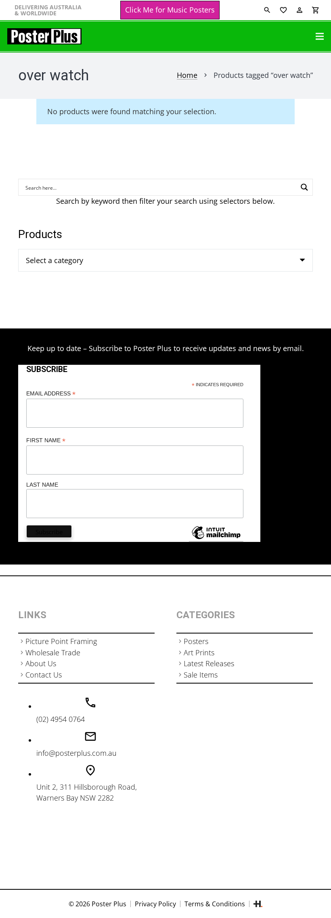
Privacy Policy (155, 903)
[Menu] (320, 36)
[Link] (44, 36)
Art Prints (199, 652)
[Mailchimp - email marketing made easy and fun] (216, 538)
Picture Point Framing (61, 641)
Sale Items (201, 675)
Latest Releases (209, 663)
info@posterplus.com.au (76, 753)
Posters (196, 641)
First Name (45, 440)
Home (187, 75)
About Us (40, 663)
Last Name (42, 484)
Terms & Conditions (214, 903)
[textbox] (54, 260)
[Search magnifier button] (304, 187)
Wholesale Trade (52, 652)
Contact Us (43, 675)
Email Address (50, 393)
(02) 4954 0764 (60, 719)
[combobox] (165, 260)
